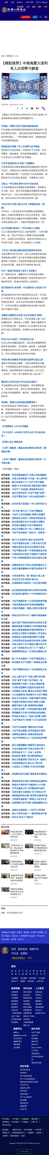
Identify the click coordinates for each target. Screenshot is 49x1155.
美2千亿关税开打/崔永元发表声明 (28, 540)
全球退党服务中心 (18, 1133)
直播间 (23, 953)
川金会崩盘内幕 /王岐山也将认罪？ (28, 748)
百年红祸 (23, 1091)
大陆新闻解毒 (28, 1022)
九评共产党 (24, 1085)
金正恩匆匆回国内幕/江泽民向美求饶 (29, 590)
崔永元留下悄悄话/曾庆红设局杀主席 (29, 622)
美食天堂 (34, 1041)
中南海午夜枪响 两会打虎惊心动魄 (28, 702)
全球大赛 (40, 981)
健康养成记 (17, 1041)
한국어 (21, 939)
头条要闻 (14, 978)
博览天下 (14, 981)
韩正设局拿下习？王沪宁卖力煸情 (28, 482)
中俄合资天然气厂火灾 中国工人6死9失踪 (16, 834)
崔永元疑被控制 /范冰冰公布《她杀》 (29, 759)
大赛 (12, 2)
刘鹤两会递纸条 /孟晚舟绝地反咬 (27, 734)
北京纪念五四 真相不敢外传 (25, 579)
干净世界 (38, 1130)
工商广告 (23, 1109)
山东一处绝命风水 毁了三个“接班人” (29, 648)
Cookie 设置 (24, 1151)
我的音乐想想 (36, 1063)
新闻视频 (15, 988)
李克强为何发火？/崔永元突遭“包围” (29, 716)
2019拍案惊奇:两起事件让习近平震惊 (29, 694)
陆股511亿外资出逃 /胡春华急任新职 (29, 486)
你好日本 (34, 1035)
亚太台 (15, 936)
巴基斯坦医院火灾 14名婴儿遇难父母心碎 (16, 864)
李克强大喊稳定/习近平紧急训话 (27, 525)
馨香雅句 (38, 1001)
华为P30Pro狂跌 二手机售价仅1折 (17, 339)
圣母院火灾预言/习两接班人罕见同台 (29, 633)
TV (35, 17)
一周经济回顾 (16, 1013)
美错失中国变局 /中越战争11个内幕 (28, 784)
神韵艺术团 (16, 1130)
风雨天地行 (24, 1094)
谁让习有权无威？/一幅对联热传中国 (29, 813)
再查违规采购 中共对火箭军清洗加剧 (40, 834)
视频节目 (34, 949)
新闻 (13, 966)
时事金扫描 (27, 998)
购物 (30, 958)
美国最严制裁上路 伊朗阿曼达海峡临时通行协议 (40, 847)
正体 (27, 2)
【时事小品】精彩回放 (12, 442)
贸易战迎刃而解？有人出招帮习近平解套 (20, 146)
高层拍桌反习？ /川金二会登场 (26, 752)
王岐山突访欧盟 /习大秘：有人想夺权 (29, 478)
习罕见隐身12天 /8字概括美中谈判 (28, 788)
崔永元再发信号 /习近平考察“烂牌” (28, 493)
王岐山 (17, 194)
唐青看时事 (27, 1013)
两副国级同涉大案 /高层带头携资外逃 (29, 795)
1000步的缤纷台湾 (37, 1058)
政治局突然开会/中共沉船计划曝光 (28, 522)
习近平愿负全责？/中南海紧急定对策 (29, 550)
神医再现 (16, 1044)
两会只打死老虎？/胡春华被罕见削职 (29, 698)
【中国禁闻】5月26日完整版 (14, 426)
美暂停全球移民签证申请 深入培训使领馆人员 (16, 891)
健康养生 (17, 1028)
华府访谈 (14, 1010)
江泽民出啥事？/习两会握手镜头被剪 (29, 709)
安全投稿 (15, 1122)
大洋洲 (33, 932)
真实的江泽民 (25, 1088)
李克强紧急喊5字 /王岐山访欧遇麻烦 (29, 475)
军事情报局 (27, 1010)
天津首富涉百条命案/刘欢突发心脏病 (29, 640)
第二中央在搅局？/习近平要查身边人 (29, 658)
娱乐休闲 (35, 1028)
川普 (13, 211)
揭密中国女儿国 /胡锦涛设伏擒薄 (27, 705)
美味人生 (34, 1044)
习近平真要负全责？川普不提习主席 (29, 543)
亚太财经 (14, 1022)
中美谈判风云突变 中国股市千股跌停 (29, 554)
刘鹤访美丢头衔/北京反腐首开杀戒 (28, 547)
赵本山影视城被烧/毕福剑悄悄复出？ (29, 630)
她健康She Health (20, 1035)
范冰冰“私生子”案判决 (22, 817)
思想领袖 (26, 1004)
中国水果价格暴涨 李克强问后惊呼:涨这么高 (22, 359)
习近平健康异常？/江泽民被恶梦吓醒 (29, 601)
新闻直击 (14, 1004)
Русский (5, 939)
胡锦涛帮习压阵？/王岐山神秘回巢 (28, 684)
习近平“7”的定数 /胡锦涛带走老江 (28, 489)
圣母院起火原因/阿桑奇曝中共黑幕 (28, 637)
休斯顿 (40, 932)
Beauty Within (36, 1047)
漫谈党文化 (24, 1103)
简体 (31, 2)
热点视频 (23, 978)
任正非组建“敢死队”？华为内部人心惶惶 (20, 228)
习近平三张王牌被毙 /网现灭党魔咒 (28, 514)
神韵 (6, 2)
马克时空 (26, 1019)
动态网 (38, 1133)
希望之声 (5, 1133)
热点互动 (26, 995)
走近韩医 (16, 1047)
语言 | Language (41, 2)
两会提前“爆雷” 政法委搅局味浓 (27, 756)
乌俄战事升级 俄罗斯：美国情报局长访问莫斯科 (16, 877)
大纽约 (13, 932)
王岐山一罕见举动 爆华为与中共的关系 (19, 184)
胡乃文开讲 (17, 1038)
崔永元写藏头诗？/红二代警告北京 (28, 529)
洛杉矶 (26, 932)
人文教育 (39, 988)
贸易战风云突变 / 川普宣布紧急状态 (29, 518)
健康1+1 (16, 1032)
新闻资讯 (9, 56)
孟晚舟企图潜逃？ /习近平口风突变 (28, 810)
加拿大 (19, 932)
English (32, 936)
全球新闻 (14, 992)
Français (41, 936)
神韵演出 (31, 981)
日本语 (13, 939)
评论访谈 (27, 988)
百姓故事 (23, 1100)
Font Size (37, 108)
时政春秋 (26, 1001)
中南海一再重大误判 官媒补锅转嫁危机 (19, 126)
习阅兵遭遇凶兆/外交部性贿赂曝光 (28, 604)
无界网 (4, 1136)
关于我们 (15, 1119)
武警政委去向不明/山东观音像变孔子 (29, 565)
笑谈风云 (38, 995)
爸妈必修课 (39, 1007)
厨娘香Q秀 (35, 1053)
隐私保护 (35, 1119)
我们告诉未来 (25, 1070)
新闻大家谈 (27, 992)
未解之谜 (38, 992)
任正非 (4, 232)
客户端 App (6, 1125)
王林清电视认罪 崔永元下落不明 (27, 763)
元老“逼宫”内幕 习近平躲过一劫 (27, 680)
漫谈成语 (38, 1004)
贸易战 (13, 150)
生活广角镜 (35, 1032)
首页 (3, 56)
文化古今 (38, 1010)
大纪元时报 (28, 1130)
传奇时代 (23, 1073)
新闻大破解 (27, 1007)
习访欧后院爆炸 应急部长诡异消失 (28, 687)
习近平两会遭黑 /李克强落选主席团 (28, 730)
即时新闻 (32, 978)
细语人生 (26, 1025)
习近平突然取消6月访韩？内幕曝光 (17, 163)
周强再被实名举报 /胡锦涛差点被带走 (29, 781)
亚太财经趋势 (16, 1019)
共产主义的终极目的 (27, 1079)
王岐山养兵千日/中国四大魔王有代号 (29, 644)
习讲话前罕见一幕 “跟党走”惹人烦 (28, 576)
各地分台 (20, 2)
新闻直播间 (26, 17)
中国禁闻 (14, 998)
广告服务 (25, 1122)
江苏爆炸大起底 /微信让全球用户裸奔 (29, 691)
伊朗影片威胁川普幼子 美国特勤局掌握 (40, 864)
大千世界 (34, 1050)
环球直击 (14, 995)
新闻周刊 (14, 1007)
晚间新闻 (14, 1001)
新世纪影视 (14, 1136)
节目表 (14, 953)
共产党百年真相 (26, 1076)
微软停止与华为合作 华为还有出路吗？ (19, 382)
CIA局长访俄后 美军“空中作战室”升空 (41, 877)
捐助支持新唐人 (18, 958)
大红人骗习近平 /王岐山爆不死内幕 (28, 676)
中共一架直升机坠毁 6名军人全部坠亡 (19, 271)
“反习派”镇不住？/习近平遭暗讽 (27, 511)
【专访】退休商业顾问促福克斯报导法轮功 (21, 250)
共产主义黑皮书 (26, 1097)
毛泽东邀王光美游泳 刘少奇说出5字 (29, 792)
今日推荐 (41, 978)
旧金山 (8, 936)
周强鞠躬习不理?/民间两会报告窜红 (29, 712)
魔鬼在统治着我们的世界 (29, 1082)
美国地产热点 (40, 1013)
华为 (3, 187)
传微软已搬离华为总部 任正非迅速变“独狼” (21, 315)
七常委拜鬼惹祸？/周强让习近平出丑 (29, 799)
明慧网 (30, 1133)
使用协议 (5, 1122)
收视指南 (25, 1119)
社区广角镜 (15, 1016)
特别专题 (24, 1066)
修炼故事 (23, 1106)
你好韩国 (34, 1038)
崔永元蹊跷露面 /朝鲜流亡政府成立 (28, 745)
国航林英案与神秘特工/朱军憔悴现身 (29, 626)
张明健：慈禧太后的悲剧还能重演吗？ (19, 402)
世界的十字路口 (29, 1016)
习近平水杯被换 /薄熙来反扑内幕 (27, 727)
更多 (23, 1136)
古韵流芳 (38, 998)
